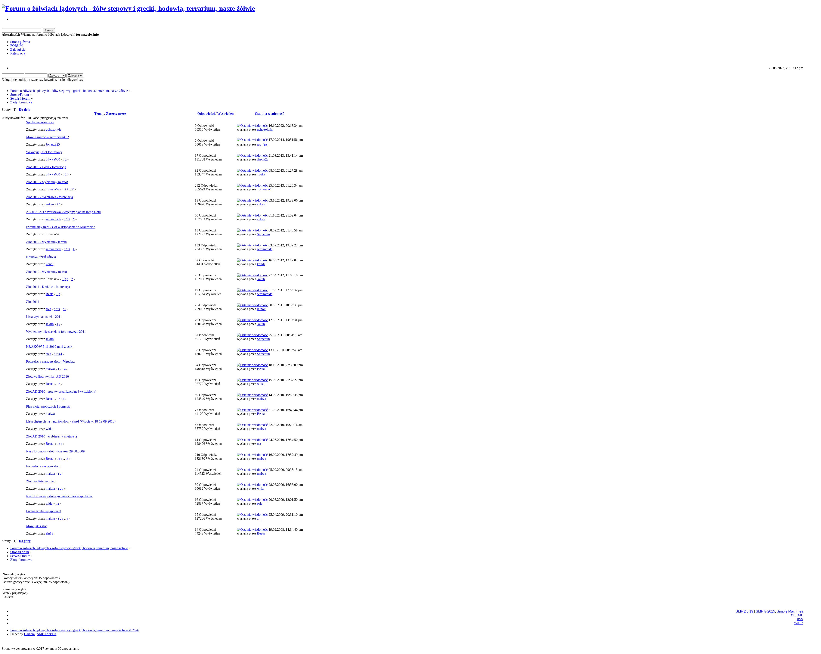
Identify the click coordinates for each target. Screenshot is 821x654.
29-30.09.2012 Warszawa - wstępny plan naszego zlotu (63, 212)
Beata (49, 294)
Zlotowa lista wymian (40, 481)
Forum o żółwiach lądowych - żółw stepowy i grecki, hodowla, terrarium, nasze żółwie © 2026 (74, 630)
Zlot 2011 (32, 301)
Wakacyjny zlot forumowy (44, 152)
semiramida (53, 219)
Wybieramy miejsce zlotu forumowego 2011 (56, 331)
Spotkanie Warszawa (40, 122)
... (70, 189)
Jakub (261, 279)
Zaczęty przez (116, 113)
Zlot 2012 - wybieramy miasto (46, 272)
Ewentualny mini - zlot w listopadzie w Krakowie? (60, 227)
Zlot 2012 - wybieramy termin (46, 242)
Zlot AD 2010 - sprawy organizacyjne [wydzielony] (61, 391)
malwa (50, 369)
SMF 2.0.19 (744, 611)
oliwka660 (53, 159)
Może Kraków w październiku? (47, 137)
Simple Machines (790, 611)
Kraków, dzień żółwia (41, 257)
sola (48, 309)
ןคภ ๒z (262, 144)
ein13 (49, 533)
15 (66, 458)
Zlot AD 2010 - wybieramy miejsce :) (51, 436)
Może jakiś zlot (36, 526)
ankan (50, 204)
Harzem (29, 634)
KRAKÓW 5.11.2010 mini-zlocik (49, 346)
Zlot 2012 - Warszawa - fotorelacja (49, 197)
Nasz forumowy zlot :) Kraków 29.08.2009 (55, 451)
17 (64, 309)
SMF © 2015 (765, 611)
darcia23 (263, 159)
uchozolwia (53, 129)
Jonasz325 (53, 144)
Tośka (261, 174)
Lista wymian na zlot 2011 (44, 316)
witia (260, 384)
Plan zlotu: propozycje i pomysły (48, 406)
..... (259, 518)
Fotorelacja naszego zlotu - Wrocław (50, 361)
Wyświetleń (225, 113)
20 (72, 189)
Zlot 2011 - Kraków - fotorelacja (48, 287)
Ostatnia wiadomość (270, 113)
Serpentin (263, 234)
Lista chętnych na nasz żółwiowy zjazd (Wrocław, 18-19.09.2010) (70, 421)
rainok (261, 309)
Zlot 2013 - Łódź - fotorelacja (46, 167)
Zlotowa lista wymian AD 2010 (47, 376)
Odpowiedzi (206, 113)
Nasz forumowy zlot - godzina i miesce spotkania (59, 496)
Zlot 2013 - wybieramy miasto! (47, 182)
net (259, 443)
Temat (98, 113)
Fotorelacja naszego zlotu (43, 466)
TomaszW (52, 189)
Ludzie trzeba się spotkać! (43, 511)
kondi (49, 264)
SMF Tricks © (46, 634)
